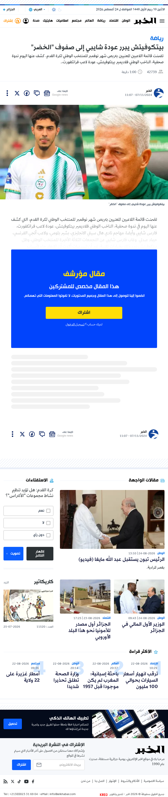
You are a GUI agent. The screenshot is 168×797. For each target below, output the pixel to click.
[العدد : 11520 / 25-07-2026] (28, 606)
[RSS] (5, 781)
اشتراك (84, 313)
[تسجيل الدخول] (26, 21)
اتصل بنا (99, 781)
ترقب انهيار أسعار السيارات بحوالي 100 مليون (140, 680)
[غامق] (59, 9)
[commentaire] (37, 93)
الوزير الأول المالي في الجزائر (143, 627)
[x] (17, 93)
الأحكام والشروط (130, 781)
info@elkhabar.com (63, 794)
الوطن (126, 21)
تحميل (12, 724)
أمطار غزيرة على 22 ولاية (23, 677)
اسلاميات (62, 21)
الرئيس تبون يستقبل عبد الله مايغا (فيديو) (121, 559)
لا (43, 523)
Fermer (162, 21)
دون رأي (38, 535)
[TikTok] (19, 781)
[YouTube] (26, 781)
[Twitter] (12, 781)
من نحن (85, 781)
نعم (41, 511)
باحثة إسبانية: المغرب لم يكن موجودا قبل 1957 (101, 680)
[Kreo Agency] (104, 794)
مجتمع (76, 21)
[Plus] (7, 93)
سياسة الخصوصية (154, 781)
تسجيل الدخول (75, 325)
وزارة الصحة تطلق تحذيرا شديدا (66, 680)
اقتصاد (113, 21)
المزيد (6, 582)
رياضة (101, 21)
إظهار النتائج (39, 554)
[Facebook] (33, 781)
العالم (89, 21)
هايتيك (48, 21)
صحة (36, 21)
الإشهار (112, 781)
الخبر (149, 91)
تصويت (15, 554)
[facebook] (27, 93)
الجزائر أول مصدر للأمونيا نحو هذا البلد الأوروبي (89, 631)
